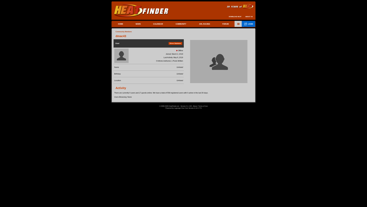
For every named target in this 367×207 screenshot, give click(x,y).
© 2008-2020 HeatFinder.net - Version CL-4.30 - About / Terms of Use (183, 106)
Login (248, 24)
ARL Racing (204, 24)
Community (181, 24)
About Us (249, 16)
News (138, 24)
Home (120, 24)
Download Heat (235, 16)
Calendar (158, 24)
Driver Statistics (175, 43)
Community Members (124, 31)
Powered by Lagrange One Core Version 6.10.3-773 (183, 108)
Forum (225, 24)
